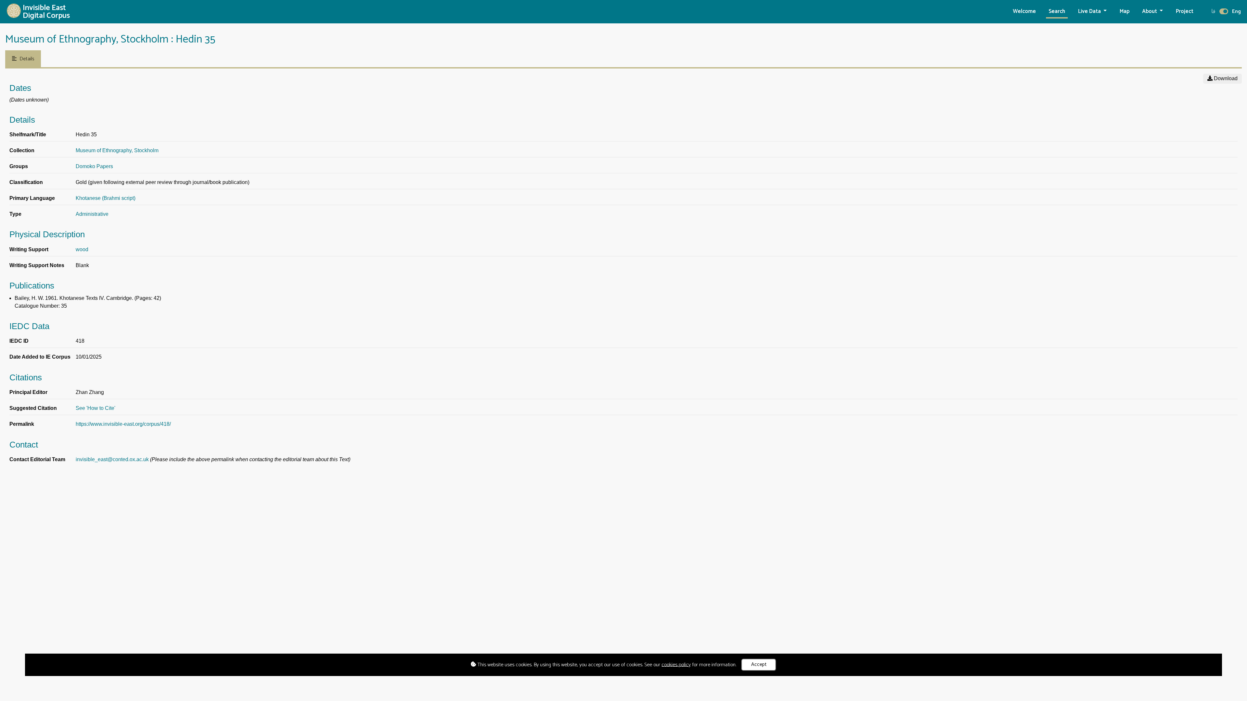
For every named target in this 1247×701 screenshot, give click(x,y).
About (1150, 11)
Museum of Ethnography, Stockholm (117, 150)
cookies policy (676, 664)
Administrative (92, 214)
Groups (18, 166)
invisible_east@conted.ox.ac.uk (112, 459)
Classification (26, 182)
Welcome (1024, 11)
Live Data (1090, 11)
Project (1184, 11)
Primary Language (32, 198)
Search (1057, 11)
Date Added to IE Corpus (39, 357)
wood (82, 249)
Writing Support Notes (36, 265)
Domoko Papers (94, 166)
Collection (21, 150)
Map (1124, 11)
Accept (759, 664)
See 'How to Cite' (95, 408)
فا (1213, 11)
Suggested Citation (33, 408)
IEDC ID (19, 341)
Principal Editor (28, 392)
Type (15, 214)
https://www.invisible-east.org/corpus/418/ (123, 424)
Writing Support (28, 249)
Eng (1236, 11)
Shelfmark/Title (27, 134)
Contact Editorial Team (37, 459)
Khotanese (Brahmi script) (105, 198)
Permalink (21, 424)
